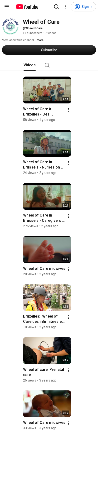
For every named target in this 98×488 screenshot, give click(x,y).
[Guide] (7, 7)
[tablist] (49, 65)
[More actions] (69, 110)
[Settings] (66, 7)
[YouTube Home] (27, 6)
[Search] (56, 7)
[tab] (30, 65)
